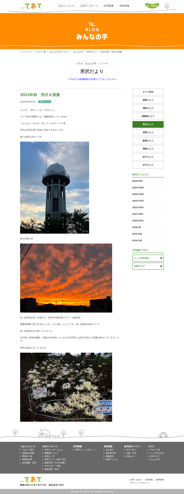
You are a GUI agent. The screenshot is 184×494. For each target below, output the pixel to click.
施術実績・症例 (52, 469)
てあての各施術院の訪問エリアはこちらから (93, 79)
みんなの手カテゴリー (59, 51)
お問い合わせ (136, 479)
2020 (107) (138, 220)
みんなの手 (78, 51)
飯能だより (148, 140)
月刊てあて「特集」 (54, 466)
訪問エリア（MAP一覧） (56, 459)
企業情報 (149, 479)
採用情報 (124, 5)
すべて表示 (148, 91)
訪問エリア (50, 456)
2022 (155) (138, 207)
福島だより (148, 148)
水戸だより (148, 164)
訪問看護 (109, 5)
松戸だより (148, 156)
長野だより (148, 132)
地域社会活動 (28, 453)
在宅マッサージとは (54, 449)
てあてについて (66, 5)
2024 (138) (138, 194)
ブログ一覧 (41, 51)
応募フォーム (112, 459)
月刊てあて (131, 449)
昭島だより (148, 99)
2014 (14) (137, 240)
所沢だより (92, 51)
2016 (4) (136, 227)
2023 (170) (138, 200)
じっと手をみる (157, 453)
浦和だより (148, 108)
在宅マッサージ (89, 5)
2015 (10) (137, 233)
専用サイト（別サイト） (86, 449)
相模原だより (148, 116)
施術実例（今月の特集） (56, 462)
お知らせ (130, 456)
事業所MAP (27, 459)
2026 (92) (137, 181)
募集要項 (110, 456)
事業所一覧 (27, 456)
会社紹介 (110, 449)
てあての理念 (28, 449)
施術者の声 (111, 453)
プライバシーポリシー (140, 482)
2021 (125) (137, 214)
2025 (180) (138, 187)
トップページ (26, 51)
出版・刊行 (131, 453)
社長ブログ (139, 266)
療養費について (52, 453)
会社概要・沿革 (29, 462)
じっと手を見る (141, 258)
